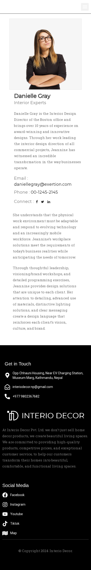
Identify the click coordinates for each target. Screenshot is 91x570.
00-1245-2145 (44, 192)
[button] (85, 7)
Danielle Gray (32, 96)
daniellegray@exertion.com (43, 184)
